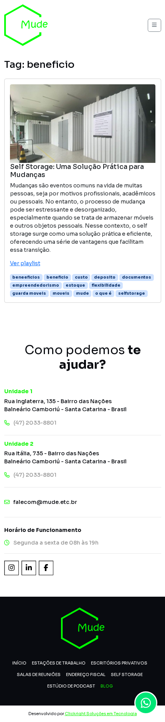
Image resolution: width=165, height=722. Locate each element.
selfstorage (131, 293)
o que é (103, 293)
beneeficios (26, 277)
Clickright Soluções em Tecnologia (101, 713)
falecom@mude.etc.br (45, 502)
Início (19, 663)
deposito (105, 277)
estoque (75, 285)
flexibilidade (106, 285)
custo (81, 277)
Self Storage (127, 674)
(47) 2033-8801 (34, 422)
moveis (61, 293)
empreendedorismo (35, 285)
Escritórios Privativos (119, 663)
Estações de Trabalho (59, 663)
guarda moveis (29, 293)
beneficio (57, 277)
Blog (107, 686)
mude (82, 293)
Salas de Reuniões (39, 674)
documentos (136, 277)
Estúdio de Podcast (71, 686)
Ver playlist (25, 263)
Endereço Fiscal (86, 674)
